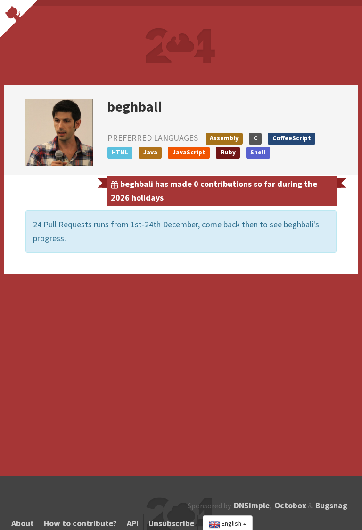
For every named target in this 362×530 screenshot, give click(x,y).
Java (150, 152)
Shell (257, 152)
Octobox (290, 505)
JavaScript (189, 152)
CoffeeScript (291, 138)
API (133, 523)
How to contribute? (80, 523)
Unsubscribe (171, 523)
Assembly (224, 138)
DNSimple (252, 505)
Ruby (228, 152)
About (22, 523)
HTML (120, 152)
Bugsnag (331, 505)
